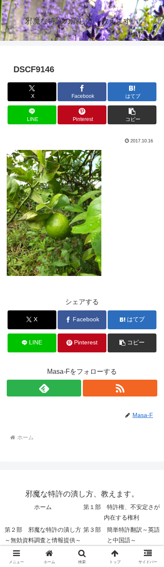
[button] (132, 114)
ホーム (43, 507)
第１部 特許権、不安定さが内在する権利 (121, 512)
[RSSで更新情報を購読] (120, 388)
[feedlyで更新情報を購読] (44, 388)
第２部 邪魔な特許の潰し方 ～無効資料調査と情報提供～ (43, 534)
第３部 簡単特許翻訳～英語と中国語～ (121, 534)
